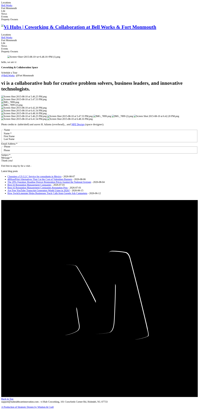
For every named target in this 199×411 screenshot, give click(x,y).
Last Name (9, 139)
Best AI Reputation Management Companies (29, 185)
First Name (9, 136)
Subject (5, 155)
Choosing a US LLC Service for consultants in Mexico (34, 176)
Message (6, 157)
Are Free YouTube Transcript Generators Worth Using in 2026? (38, 190)
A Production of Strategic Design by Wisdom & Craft (27, 407)
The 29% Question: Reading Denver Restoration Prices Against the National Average (49, 182)
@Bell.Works (8, 75)
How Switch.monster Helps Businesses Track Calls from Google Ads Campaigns (47, 193)
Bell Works (6, 5)
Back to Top (7, 399)
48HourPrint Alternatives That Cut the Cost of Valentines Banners (39, 179)
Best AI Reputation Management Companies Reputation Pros (37, 187)
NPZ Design (78, 124)
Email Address (9, 143)
